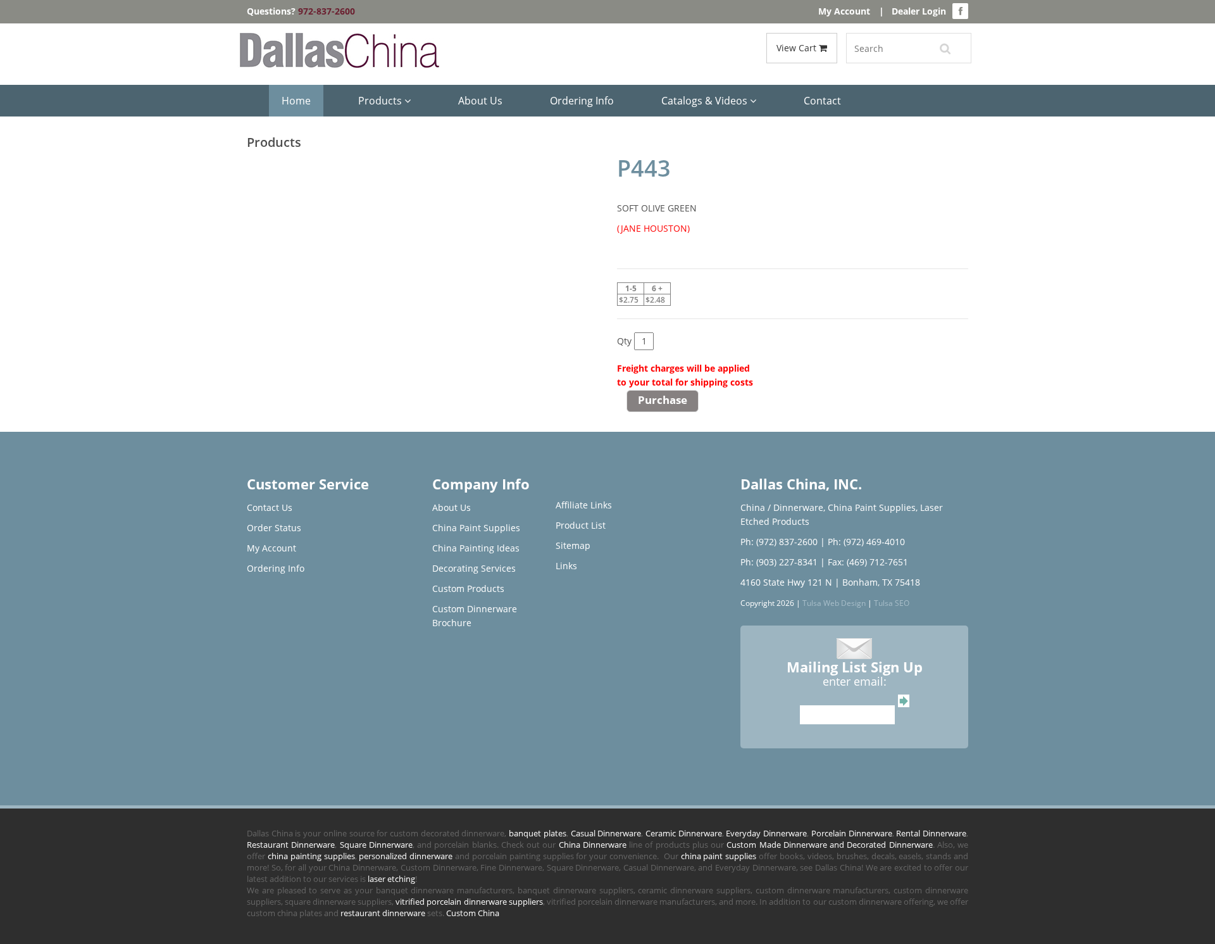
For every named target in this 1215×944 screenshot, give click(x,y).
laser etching (391, 878)
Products (381, 101)
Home (296, 101)
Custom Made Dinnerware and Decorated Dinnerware (829, 844)
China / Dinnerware (781, 507)
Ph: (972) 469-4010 (866, 542)
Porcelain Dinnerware (851, 833)
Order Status (274, 528)
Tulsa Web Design (834, 603)
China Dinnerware (592, 844)
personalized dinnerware (405, 856)
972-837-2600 (326, 11)
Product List (581, 525)
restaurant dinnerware (382, 913)
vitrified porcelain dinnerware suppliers (469, 901)
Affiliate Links (584, 505)
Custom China (472, 913)
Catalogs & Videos (705, 101)
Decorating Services (474, 568)
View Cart (797, 48)
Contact (822, 101)
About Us (480, 101)
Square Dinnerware (376, 844)
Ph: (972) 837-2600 (779, 542)
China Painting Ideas (476, 548)
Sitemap (573, 545)
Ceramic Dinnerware (683, 833)
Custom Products (468, 588)
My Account (844, 11)
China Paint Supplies (476, 528)
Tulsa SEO (891, 603)
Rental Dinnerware (931, 833)
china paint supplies (719, 856)
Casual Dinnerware (606, 833)
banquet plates (537, 833)
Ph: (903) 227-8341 (779, 562)
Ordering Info (582, 101)
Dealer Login (919, 11)
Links (566, 566)
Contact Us (269, 507)
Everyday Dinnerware (766, 833)
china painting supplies (311, 856)
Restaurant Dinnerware (291, 844)
